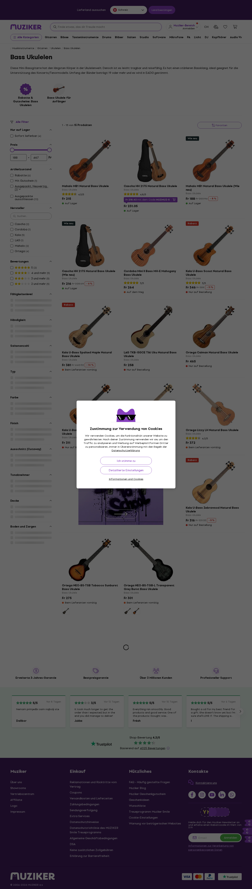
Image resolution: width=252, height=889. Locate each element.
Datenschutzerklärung (126, 450)
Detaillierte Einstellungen (126, 470)
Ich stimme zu (126, 461)
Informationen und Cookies (126, 479)
